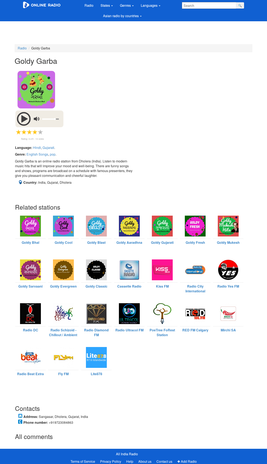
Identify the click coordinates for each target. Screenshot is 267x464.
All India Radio (127, 453)
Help (129, 461)
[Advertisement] (124, 32)
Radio (88, 5)
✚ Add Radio (187, 461)
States (106, 5)
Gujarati (48, 147)
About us (144, 461)
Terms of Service (83, 461)
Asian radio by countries (121, 15)
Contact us (164, 461)
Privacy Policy (111, 461)
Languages (149, 5)
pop (52, 154)
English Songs (37, 154)
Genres (126, 5)
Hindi (37, 147)
